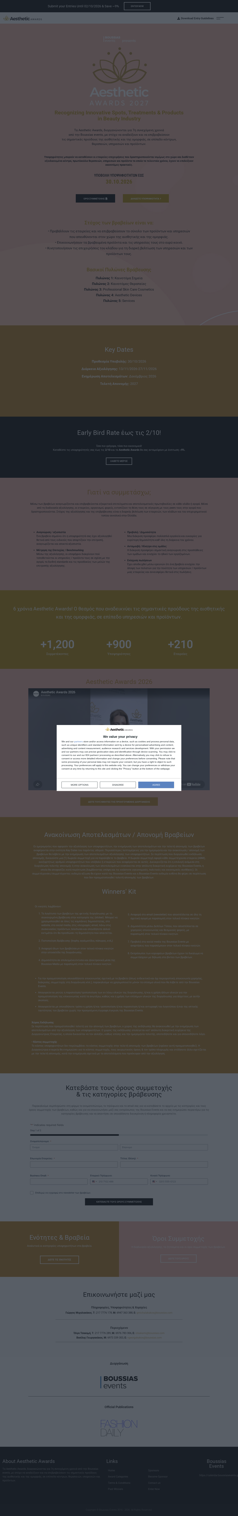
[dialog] (119, 758)
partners (78, 741)
